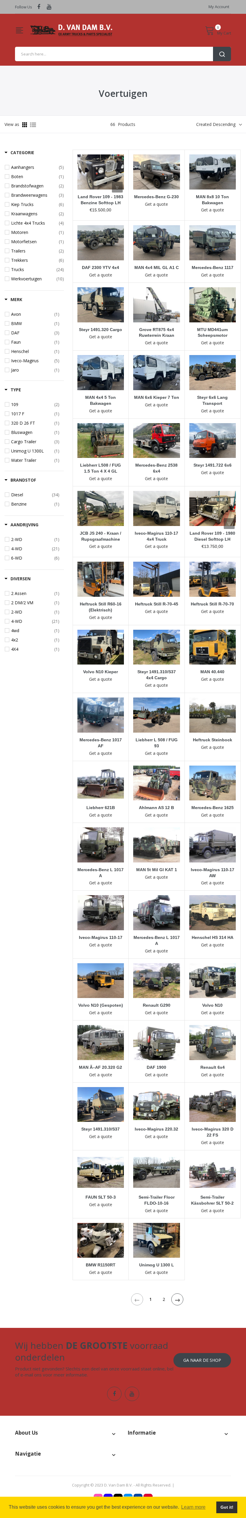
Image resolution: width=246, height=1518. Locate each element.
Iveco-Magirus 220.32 (156, 1129)
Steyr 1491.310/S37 (100, 1129)
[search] (123, 54)
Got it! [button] (226, 1507)
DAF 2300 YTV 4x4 (100, 267)
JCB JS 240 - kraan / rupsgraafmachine (100, 536)
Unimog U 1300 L (156, 1265)
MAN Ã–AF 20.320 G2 (100, 1067)
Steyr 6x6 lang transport (212, 400)
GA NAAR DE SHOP (202, 1360)
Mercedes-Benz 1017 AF (101, 742)
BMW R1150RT (101, 1265)
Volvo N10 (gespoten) (100, 1005)
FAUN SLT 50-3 (101, 1197)
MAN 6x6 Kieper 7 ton (156, 397)
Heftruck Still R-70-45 (156, 604)
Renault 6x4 (212, 1067)
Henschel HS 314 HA (212, 937)
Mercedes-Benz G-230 (156, 196)
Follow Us (23, 7)
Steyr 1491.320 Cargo (100, 329)
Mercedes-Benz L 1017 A (100, 872)
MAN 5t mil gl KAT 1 (156, 869)
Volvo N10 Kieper (100, 671)
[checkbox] (37, 167)
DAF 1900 (156, 1067)
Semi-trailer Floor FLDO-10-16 (157, 1200)
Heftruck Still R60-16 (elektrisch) (101, 607)
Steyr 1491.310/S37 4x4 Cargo (156, 674)
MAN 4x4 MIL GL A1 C (156, 267)
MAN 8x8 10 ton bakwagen (212, 199)
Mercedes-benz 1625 (212, 807)
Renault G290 (156, 1005)
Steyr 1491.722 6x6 (213, 465)
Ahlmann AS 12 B (156, 807)
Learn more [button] (193, 1507)
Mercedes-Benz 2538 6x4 (156, 468)
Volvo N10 (212, 1005)
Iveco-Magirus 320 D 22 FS (212, 1132)
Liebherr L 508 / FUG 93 (157, 742)
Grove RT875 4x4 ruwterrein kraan (156, 332)
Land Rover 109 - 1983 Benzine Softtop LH (100, 199)
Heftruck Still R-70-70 (212, 604)
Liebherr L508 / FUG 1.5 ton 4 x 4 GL (100, 468)
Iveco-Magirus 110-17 (100, 937)
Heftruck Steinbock (212, 739)
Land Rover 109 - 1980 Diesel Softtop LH (212, 536)
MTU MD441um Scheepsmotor (212, 332)
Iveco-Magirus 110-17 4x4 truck (156, 536)
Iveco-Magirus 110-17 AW (212, 872)
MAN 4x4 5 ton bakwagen (100, 400)
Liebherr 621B (100, 807)
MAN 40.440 (212, 671)
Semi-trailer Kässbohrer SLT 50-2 (212, 1200)
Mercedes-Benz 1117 (212, 267)
